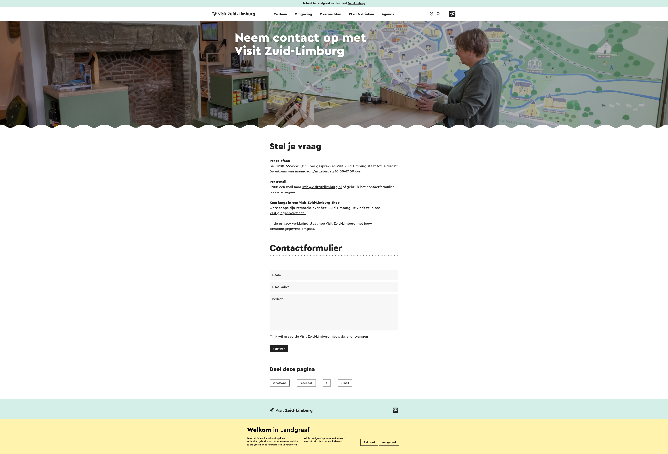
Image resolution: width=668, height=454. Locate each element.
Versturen (279, 348)
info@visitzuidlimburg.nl (322, 187)
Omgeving (303, 14)
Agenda (388, 14)
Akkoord (369, 442)
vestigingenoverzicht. (288, 213)
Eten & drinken (361, 14)
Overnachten (330, 14)
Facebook (306, 383)
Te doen (280, 14)
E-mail (345, 383)
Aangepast (389, 442)
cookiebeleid (334, 441)
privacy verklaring (293, 223)
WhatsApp (280, 383)
